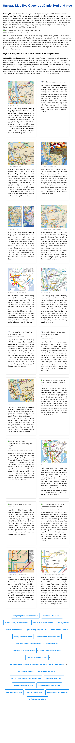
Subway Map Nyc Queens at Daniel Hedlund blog (37, 5)
